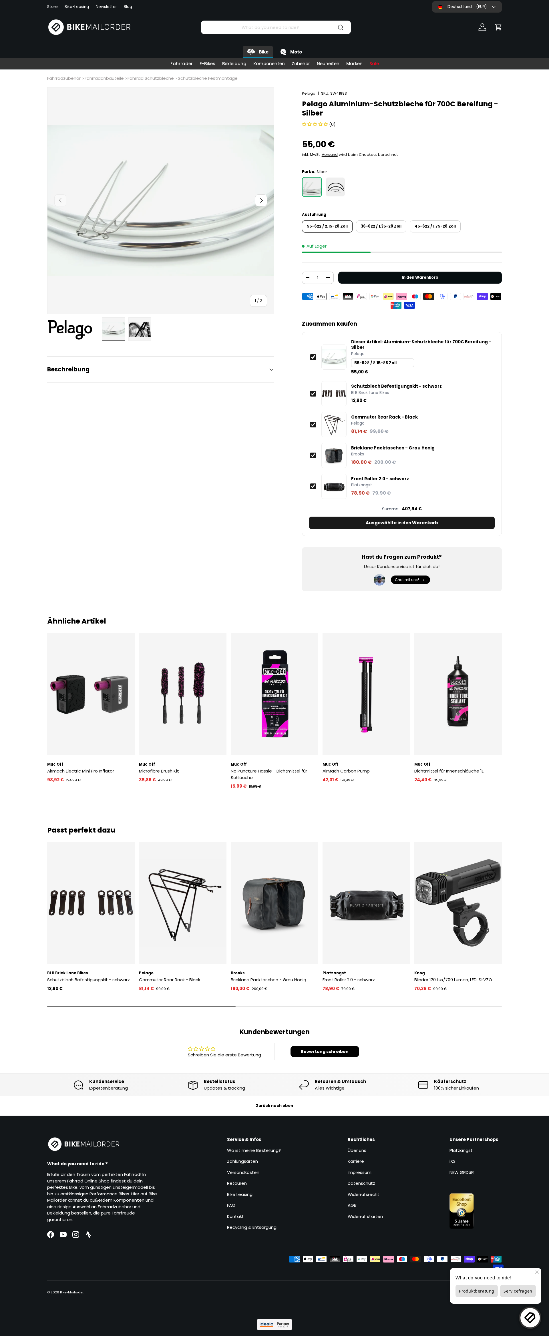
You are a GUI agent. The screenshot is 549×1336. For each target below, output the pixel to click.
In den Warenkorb (420, 277)
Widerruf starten (365, 1216)
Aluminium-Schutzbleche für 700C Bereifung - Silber (421, 344)
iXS (452, 1161)
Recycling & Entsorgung (252, 1227)
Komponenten (269, 64)
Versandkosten (243, 1172)
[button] (498, 27)
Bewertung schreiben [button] (325, 1051)
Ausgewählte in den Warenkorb (402, 523)
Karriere (356, 1161)
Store (52, 6)
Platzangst (461, 1150)
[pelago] (73, 330)
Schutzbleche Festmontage (208, 78)
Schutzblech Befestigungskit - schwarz (396, 386)
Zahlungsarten (242, 1161)
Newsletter (106, 6)
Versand (330, 154)
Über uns (357, 1150)
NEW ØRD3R (461, 1172)
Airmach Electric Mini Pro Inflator (80, 771)
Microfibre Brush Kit (159, 771)
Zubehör (301, 64)
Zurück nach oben (274, 1105)
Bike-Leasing (77, 6)
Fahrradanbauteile (104, 78)
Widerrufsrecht (363, 1194)
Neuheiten (328, 64)
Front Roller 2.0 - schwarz (380, 479)
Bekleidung (234, 64)
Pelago (308, 93)
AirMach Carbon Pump (346, 771)
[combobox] (276, 27)
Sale (374, 64)
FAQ (231, 1205)
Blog (128, 6)
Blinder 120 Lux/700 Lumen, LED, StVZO (453, 980)
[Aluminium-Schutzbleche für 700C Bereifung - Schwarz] (335, 187)
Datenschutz (361, 1183)
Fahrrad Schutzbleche (151, 78)
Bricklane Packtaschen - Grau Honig (393, 448)
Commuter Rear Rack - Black (384, 417)
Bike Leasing (239, 1194)
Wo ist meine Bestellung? (254, 1150)
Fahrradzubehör (64, 78)
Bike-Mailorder (71, 1292)
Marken (354, 64)
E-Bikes (207, 64)
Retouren (237, 1183)
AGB (352, 1205)
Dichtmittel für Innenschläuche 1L (449, 771)
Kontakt (235, 1216)
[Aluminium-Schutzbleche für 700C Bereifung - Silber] (312, 187)
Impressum (359, 1172)
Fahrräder (181, 64)
